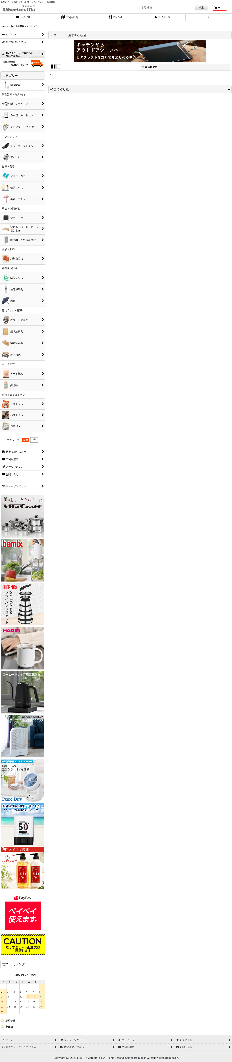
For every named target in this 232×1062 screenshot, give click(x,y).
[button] (209, 18)
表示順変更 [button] (151, 67)
